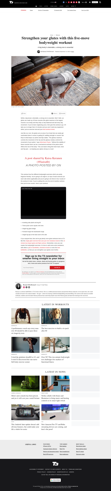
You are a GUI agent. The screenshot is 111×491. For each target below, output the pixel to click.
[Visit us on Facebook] (64, 2)
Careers (71, 472)
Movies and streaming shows (51, 451)
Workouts (58, 35)
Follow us (55, 113)
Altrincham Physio (45, 142)
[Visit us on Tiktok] (79, 2)
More (72, 6)
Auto (67, 6)
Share (24, 113)
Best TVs (62, 449)
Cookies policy (51, 472)
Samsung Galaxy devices (50, 449)
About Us (64, 469)
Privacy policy (41, 472)
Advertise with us (62, 472)
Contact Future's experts (53, 469)
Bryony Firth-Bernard (48, 51)
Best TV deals (80, 451)
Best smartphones (64, 451)
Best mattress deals (81, 449)
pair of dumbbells (33, 247)
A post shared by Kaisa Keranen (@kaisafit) (43, 160)
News (72, 51)
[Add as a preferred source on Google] (55, 480)
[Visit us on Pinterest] (69, 2)
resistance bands (45, 247)
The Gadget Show (71, 10)
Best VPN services (48, 454)
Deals (31, 10)
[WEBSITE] (27, 287)
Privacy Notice (25, 273)
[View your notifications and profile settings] (89, 2)
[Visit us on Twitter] (66, 2)
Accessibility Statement (36, 469)
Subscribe (94, 2)
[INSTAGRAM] (24, 287)
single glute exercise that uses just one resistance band (42, 241)
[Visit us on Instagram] (74, 2)
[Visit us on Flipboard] (76, 2)
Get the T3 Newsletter (43, 10)
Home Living (53, 6)
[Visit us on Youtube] (71, 2)
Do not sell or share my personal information (55, 474)
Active (46, 6)
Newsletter (63, 113)
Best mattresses (64, 454)
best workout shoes (49, 129)
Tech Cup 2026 (85, 10)
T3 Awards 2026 (58, 10)
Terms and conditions (75, 469)
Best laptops (63, 446)
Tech (40, 6)
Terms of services (40, 271)
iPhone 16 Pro (47, 446)
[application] (43, 203)
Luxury (61, 6)
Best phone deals (81, 446)
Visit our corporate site (73, 486)
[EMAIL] (29, 287)
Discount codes (80, 454)
